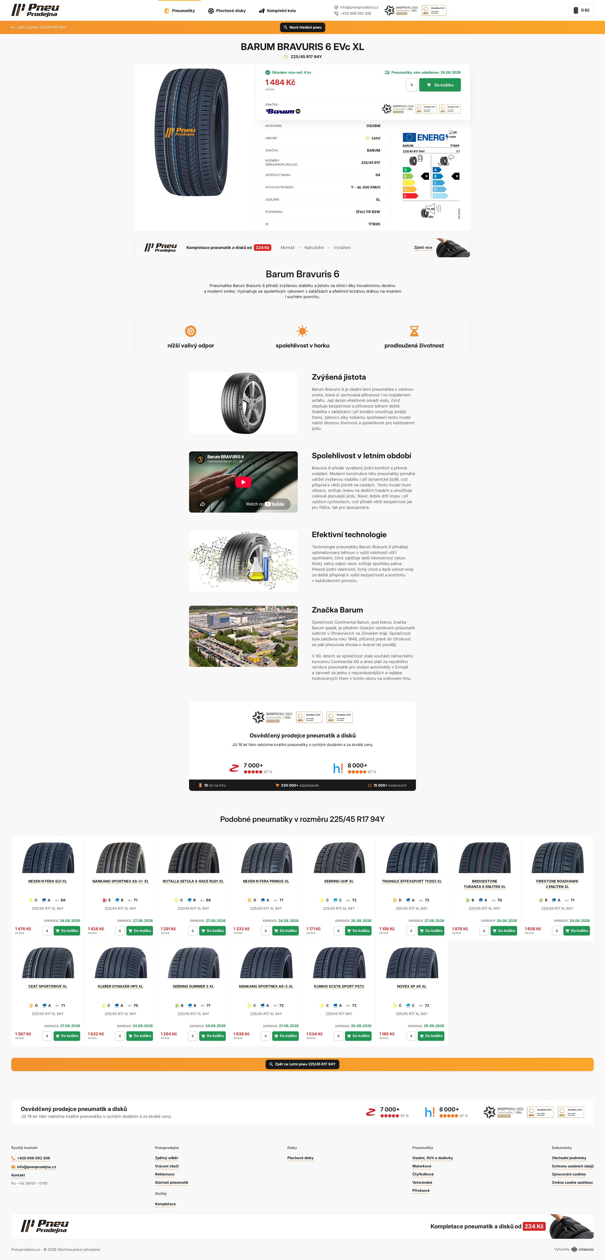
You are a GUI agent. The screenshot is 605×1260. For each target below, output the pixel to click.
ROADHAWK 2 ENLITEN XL (557, 884)
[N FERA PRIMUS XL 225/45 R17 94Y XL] (266, 859)
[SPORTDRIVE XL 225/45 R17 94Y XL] (47, 964)
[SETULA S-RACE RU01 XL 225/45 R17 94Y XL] (193, 859)
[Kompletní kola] (475, 1226)
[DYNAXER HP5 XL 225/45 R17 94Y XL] (120, 964)
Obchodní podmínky (569, 1158)
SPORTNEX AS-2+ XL (120, 881)
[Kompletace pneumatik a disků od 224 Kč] (302, 247)
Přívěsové (421, 1190)
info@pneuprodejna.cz (359, 7)
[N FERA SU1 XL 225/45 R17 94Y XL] (47, 859)
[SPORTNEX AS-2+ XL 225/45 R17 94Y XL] (120, 859)
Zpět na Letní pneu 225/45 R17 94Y (305, 1064)
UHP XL (339, 881)
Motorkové (421, 1166)
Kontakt (18, 1175)
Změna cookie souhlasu (572, 1182)
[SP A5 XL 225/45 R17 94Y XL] (411, 964)
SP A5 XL (411, 986)
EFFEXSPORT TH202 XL (412, 881)
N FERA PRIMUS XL (266, 881)
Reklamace (164, 1174)
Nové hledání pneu (305, 27)
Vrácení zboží (167, 1166)
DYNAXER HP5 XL (120, 986)
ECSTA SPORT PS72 (339, 986)
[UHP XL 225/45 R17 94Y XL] (338, 859)
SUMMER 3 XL (193, 986)
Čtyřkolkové (423, 1174)
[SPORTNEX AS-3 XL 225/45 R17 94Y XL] (266, 964)
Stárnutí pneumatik (171, 1182)
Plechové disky (231, 10)
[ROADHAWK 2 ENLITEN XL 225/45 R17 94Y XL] (557, 859)
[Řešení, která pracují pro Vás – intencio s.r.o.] (582, 1249)
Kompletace (165, 1204)
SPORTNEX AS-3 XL (266, 986)
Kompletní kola (281, 10)
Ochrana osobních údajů (573, 1166)
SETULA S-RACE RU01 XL (193, 881)
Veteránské (422, 1182)
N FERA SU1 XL (47, 881)
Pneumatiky (183, 10)
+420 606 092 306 (33, 1158)
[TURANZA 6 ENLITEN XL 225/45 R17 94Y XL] (484, 859)
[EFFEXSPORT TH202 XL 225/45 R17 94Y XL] (411, 859)
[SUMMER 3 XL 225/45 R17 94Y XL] (193, 964)
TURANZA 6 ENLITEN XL (485, 884)
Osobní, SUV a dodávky (432, 1158)
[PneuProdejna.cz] (35, 10)
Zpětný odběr (166, 1158)
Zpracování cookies (569, 1174)
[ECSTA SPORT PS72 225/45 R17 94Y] (338, 964)
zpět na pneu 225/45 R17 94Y (41, 27)
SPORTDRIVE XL (47, 986)
